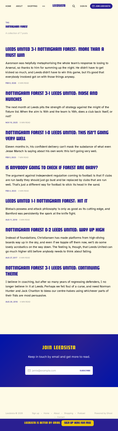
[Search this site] (73, 6)
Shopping (32, 6)
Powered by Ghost (103, 413)
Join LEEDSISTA (102, 6)
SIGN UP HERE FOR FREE (77, 423)
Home (8, 6)
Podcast (81, 413)
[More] (43, 6)
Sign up (35, 413)
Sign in (83, 6)
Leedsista (59, 6)
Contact (61, 417)
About (19, 6)
